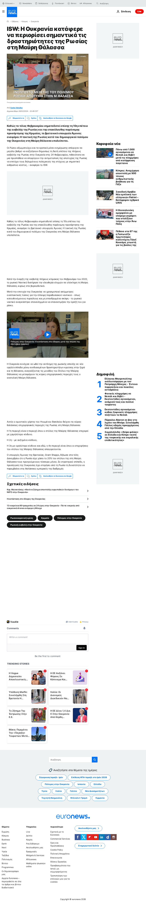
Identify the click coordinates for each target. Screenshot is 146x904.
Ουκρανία (35, 21)
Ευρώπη (5, 831)
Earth (4, 843)
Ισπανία (81, 784)
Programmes (8, 867)
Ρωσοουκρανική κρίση (21, 518)
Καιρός (29, 839)
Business (6, 839)
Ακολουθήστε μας (34, 847)
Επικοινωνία (56, 857)
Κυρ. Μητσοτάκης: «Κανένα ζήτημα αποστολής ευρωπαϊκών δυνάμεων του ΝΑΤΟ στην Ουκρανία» (43, 490)
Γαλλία (73, 791)
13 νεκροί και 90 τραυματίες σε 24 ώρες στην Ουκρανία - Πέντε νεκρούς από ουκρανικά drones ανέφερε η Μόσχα (43, 506)
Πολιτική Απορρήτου (60, 853)
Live (139, 11)
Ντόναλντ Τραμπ (78, 798)
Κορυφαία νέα (108, 144)
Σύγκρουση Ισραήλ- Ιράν (51, 777)
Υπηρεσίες (31, 826)
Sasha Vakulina (16, 108)
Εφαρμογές (31, 851)
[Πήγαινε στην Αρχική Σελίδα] (12, 12)
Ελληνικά (9, 3)
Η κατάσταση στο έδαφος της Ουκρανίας (26, 499)
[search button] (97, 3)
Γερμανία (100, 798)
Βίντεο (5, 863)
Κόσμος (25, 21)
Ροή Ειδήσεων (32, 843)
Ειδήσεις (15, 21)
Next (4, 847)
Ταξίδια (5, 855)
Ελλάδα (97, 784)
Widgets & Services (35, 855)
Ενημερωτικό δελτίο (88, 845)
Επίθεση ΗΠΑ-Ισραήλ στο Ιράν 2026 (89, 777)
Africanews (31, 859)
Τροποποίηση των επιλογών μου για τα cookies (60, 878)
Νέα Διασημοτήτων (95, 791)
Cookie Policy (56, 849)
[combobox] (111, 3)
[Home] (8, 21)
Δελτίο (29, 835)
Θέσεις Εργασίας (58, 861)
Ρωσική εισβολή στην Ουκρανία (26, 524)
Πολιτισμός (7, 859)
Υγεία (44, 791)
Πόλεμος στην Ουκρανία (69, 518)
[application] (47, 77)
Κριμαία (45, 518)
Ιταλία (58, 791)
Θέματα (5, 826)
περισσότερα (56, 826)
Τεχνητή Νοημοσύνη (51, 798)
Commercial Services (60, 838)
